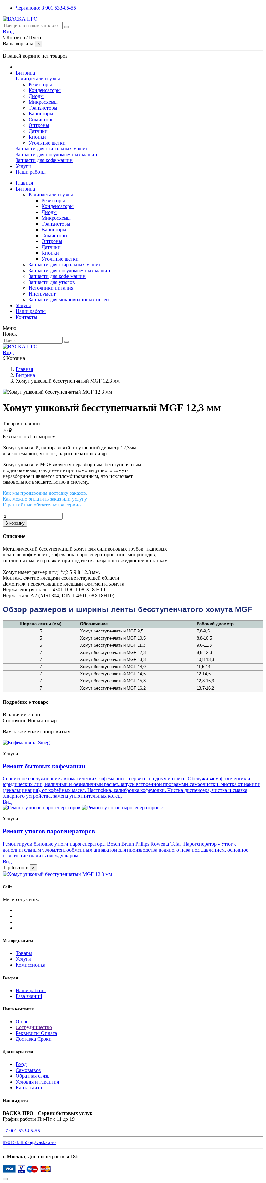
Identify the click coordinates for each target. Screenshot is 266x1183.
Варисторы (41, 113)
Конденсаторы (45, 90)
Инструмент (42, 293)
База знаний (29, 996)
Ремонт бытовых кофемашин (44, 766)
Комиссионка (30, 965)
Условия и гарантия (37, 1081)
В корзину (15, 523)
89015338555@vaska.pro (29, 1142)
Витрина (25, 188)
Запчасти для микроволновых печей (69, 299)
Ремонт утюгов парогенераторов (49, 831)
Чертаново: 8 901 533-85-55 (46, 8)
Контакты (26, 317)
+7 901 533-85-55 (21, 1130)
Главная (24, 183)
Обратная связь (32, 1076)
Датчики (38, 131)
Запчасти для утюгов (52, 282)
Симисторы (41, 119)
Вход (21, 1064)
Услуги (23, 305)
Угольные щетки (47, 142)
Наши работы (31, 311)
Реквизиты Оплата (36, 1033)
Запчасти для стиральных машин (52, 148)
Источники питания (51, 288)
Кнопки (37, 137)
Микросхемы (43, 102)
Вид (7, 802)
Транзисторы (43, 107)
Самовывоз (28, 1070)
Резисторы (40, 84)
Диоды (36, 96)
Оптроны (39, 125)
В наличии (15, 714)
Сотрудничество (34, 1027)
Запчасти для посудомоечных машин (56, 154)
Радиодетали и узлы (38, 78)
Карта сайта (29, 1087)
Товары (24, 953)
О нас (22, 1021)
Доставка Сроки (34, 1039)
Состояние (15, 720)
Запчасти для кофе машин (44, 160)
